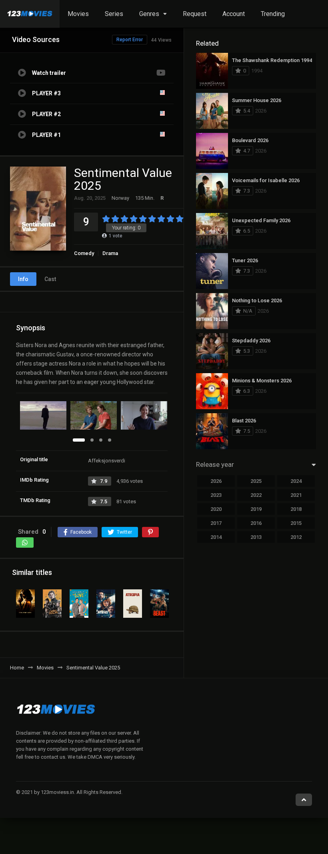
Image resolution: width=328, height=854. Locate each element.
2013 (256, 537)
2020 (216, 509)
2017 (216, 523)
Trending (273, 14)
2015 (296, 523)
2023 (216, 495)
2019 (256, 509)
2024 (296, 481)
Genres (149, 14)
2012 (296, 537)
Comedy (84, 253)
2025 (256, 481)
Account (233, 14)
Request (194, 14)
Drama (110, 253)
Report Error (129, 39)
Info (23, 279)
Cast (50, 279)
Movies (78, 14)
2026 (216, 481)
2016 (256, 523)
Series (114, 14)
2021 (296, 495)
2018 (296, 509)
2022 (256, 495)
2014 (216, 537)
